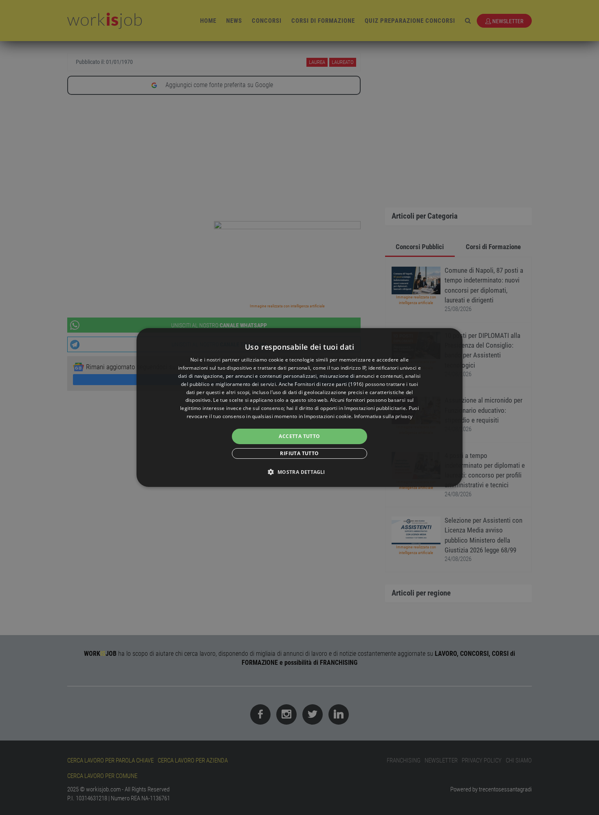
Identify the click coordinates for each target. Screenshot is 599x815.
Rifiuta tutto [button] (299, 453)
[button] (299, 472)
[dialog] (299, 407)
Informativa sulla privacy (383, 416)
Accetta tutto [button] (299, 436)
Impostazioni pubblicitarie (375, 408)
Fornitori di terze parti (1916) (329, 384)
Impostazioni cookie (327, 416)
